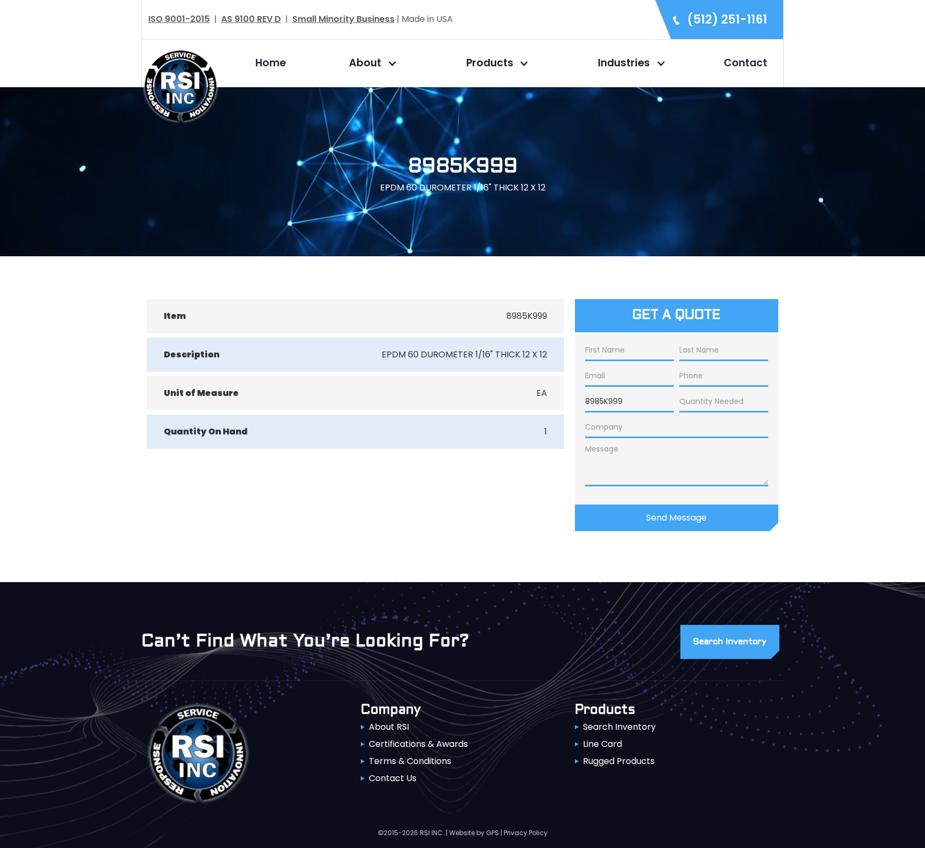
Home (270, 63)
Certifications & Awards (418, 744)
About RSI (389, 727)
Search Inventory (619, 727)
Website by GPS (474, 832)
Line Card (602, 744)
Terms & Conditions (410, 761)
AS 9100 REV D (251, 19)
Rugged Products (619, 761)
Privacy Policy (526, 832)
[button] (370, 63)
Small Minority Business (343, 19)
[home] (180, 85)
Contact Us (392, 778)
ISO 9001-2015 (179, 19)
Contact (745, 63)
